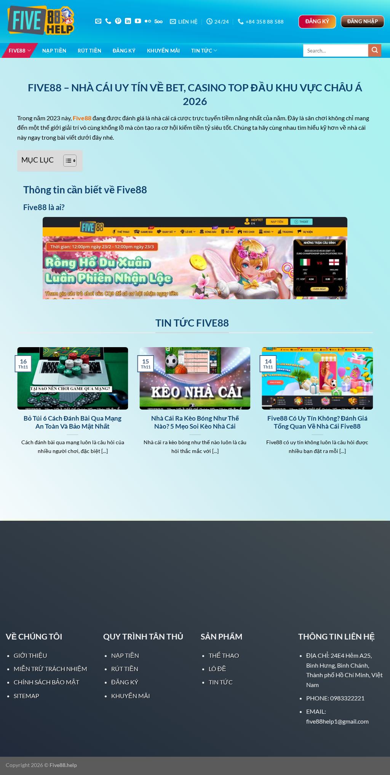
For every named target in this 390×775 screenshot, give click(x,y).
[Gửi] (374, 50)
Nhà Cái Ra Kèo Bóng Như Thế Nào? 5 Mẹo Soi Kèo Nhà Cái (195, 423)
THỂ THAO (224, 655)
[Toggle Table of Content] (66, 160)
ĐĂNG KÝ (124, 51)
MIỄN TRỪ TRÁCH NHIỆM (50, 668)
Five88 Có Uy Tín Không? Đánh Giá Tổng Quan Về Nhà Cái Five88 (317, 423)
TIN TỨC (201, 51)
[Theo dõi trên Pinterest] (118, 21)
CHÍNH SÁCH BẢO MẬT (46, 682)
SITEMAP (26, 695)
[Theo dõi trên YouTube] (138, 21)
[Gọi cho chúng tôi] (108, 21)
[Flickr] (148, 21)
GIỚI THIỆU (30, 655)
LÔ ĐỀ (217, 668)
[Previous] (15, 410)
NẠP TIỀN (54, 51)
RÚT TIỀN (89, 51)
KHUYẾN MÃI (163, 51)
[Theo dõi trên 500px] (159, 21)
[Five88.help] (44, 22)
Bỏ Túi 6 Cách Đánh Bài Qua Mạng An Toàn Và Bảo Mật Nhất (72, 423)
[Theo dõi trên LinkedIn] (128, 21)
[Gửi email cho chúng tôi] (98, 21)
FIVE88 (17, 51)
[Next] (374, 410)
